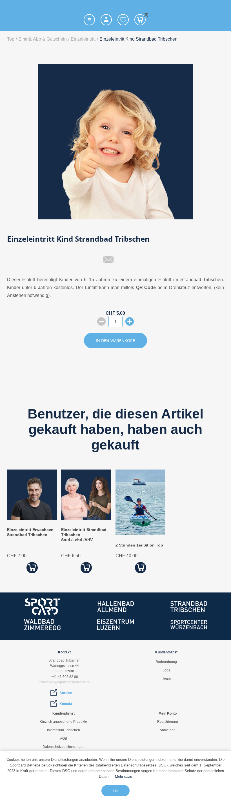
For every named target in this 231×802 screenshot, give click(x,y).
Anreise (65, 693)
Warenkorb (144, 15)
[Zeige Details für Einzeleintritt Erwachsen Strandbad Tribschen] (32, 518)
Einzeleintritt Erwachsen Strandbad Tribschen (30, 532)
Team (166, 678)
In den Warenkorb (115, 340)
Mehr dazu (123, 776)
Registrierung (167, 722)
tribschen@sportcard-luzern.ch (64, 682)
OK (115, 790)
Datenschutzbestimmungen (64, 747)
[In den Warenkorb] (32, 567)
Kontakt (65, 704)
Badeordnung (166, 662)
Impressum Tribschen (63, 730)
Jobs (166, 670)
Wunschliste (123, 19)
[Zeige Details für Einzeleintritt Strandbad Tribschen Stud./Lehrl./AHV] (86, 518)
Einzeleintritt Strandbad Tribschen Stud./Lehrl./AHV (83, 534)
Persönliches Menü (106, 19)
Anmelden (168, 730)
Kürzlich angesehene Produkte (63, 722)
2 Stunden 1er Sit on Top (139, 545)
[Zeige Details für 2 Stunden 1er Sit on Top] (140, 533)
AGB (63, 739)
